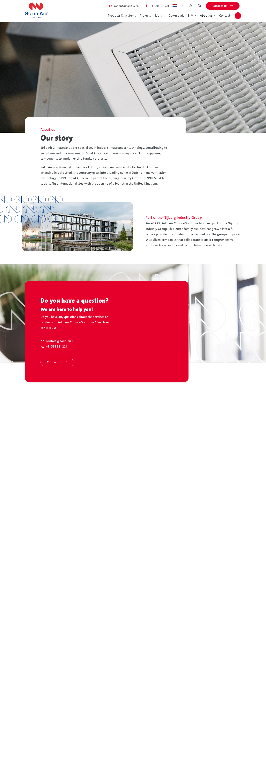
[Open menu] (238, 15)
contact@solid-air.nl (60, 341)
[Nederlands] (175, 5)
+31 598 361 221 (56, 346)
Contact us (220, 6)
